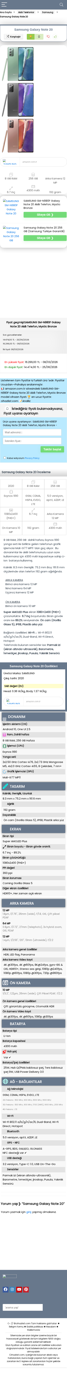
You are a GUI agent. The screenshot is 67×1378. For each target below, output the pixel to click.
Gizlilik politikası (34, 1326)
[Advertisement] (33, 282)
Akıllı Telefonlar (26, 12)
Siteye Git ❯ (45, 215)
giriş (29, 1212)
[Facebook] (5, 1289)
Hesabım (51, 1326)
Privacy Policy (32, 458)
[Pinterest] (26, 1289)
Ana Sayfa (6, 12)
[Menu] (4, 5)
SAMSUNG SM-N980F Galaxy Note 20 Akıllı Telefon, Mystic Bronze (42, 204)
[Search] (61, 5)
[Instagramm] (12, 1289)
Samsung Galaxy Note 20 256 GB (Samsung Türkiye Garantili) (44, 229)
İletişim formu (16, 1326)
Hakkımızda (33, 1329)
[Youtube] (19, 1289)
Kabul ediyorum (22, 458)
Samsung (47, 12)
